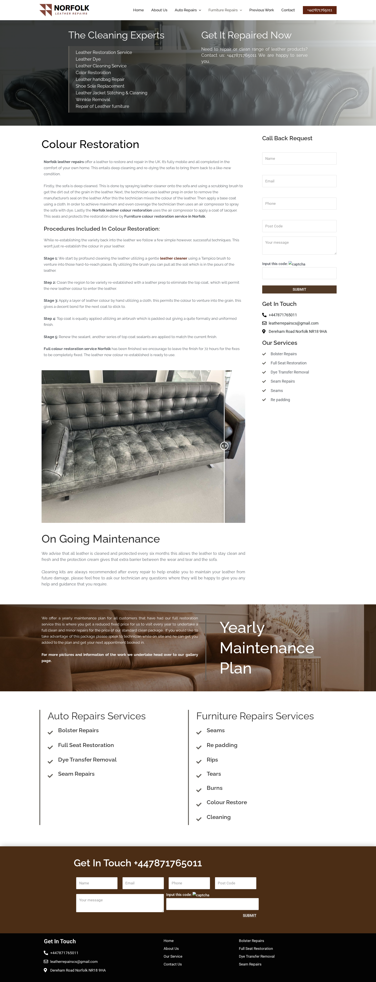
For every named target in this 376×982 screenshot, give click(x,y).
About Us (159, 10)
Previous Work (261, 10)
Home (138, 10)
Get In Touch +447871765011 (138, 863)
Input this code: (275, 264)
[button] (199, 10)
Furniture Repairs (223, 10)
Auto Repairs (186, 10)
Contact (288, 10)
